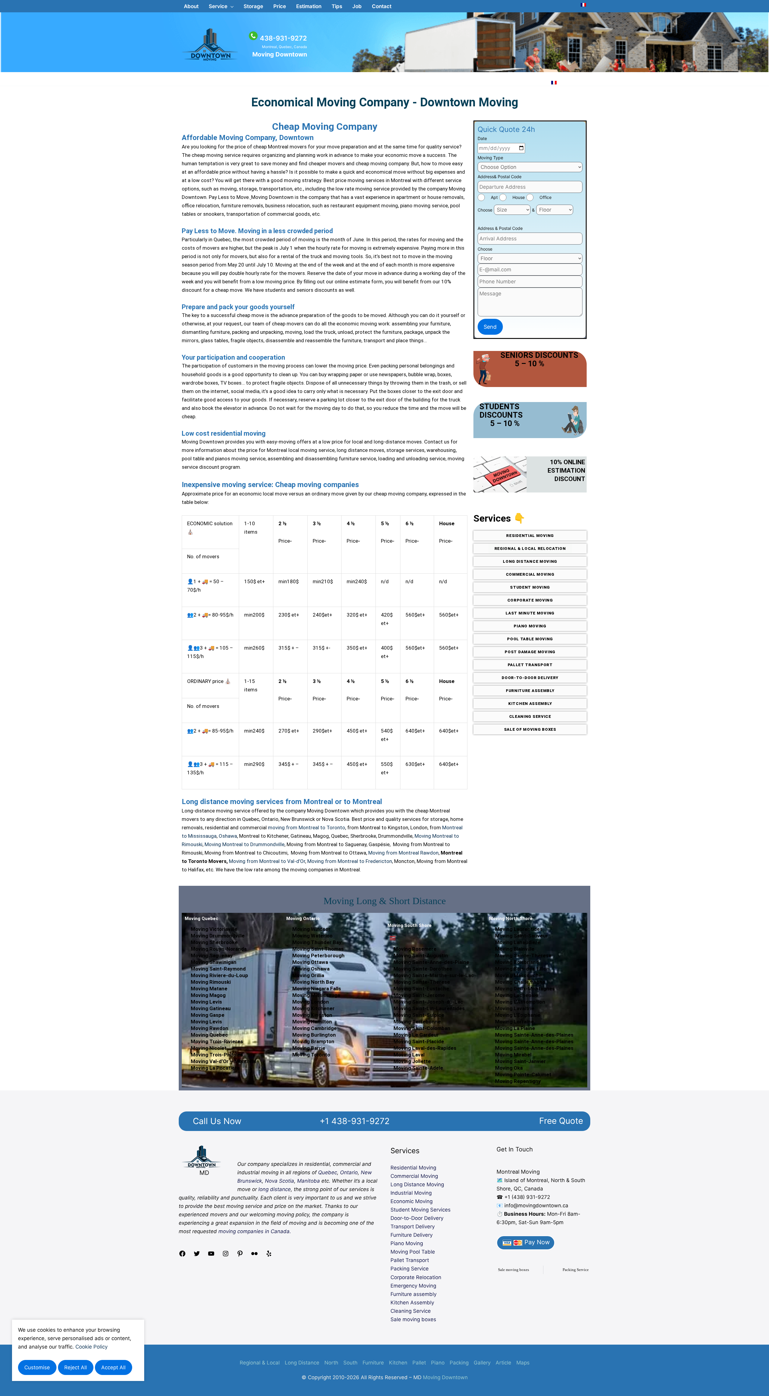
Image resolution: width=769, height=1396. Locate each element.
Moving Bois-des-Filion (522, 969)
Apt (494, 197)
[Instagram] (225, 1255)
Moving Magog (208, 995)
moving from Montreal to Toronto (306, 827)
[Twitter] (196, 1255)
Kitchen (398, 1363)
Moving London (310, 1002)
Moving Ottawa (310, 962)
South (350, 1363)
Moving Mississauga (316, 995)
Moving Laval (409, 1055)
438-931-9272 (283, 38)
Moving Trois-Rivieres (217, 1041)
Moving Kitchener (313, 1008)
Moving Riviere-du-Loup (219, 975)
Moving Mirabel (513, 1055)
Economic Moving (412, 1201)
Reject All (75, 1367)
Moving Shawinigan (213, 962)
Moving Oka (509, 1068)
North (331, 1363)
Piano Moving (407, 1243)
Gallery (482, 1363)
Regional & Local (260, 1363)
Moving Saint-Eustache (421, 989)
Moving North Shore (511, 918)
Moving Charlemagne (520, 982)
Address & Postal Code (500, 228)
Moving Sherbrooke (214, 942)
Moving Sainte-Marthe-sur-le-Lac (434, 975)
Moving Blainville (514, 949)
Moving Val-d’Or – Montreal (223, 1061)
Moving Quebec (201, 918)
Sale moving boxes (413, 1319)
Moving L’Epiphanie (517, 1015)
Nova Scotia (279, 1181)
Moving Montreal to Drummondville (244, 844)
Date (482, 138)
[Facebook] (182, 1255)
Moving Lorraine (514, 1022)
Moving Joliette (412, 1061)
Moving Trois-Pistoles (217, 1055)
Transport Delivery (413, 1227)
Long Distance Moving (417, 1184)
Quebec (327, 1172)
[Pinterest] (240, 1255)
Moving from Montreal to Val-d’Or (267, 861)
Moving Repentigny (518, 1081)
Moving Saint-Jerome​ (419, 995)
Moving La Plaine (515, 1028)
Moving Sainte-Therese (422, 982)
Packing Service (410, 1269)
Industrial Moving (411, 1193)
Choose (485, 209)
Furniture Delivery (412, 1235)
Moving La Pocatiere (215, 1068)
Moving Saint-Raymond (218, 969)
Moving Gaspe (207, 1015)
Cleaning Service (411, 1311)
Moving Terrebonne (417, 1022)
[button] (221, 6)
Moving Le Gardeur (416, 1035)
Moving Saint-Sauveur (521, 936)
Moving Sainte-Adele (418, 1068)
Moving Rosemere (415, 949)
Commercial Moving (414, 1176)
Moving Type (490, 157)
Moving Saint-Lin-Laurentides (429, 1008)
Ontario (349, 1172)
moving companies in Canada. (254, 1231)
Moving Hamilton (312, 1022)
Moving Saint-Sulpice (419, 1015)
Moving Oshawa (311, 969)
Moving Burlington (314, 1035)
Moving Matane (209, 989)
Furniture (373, 1363)
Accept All (113, 1367)
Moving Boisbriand (517, 962)
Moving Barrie (308, 1048)
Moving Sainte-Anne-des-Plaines (534, 1035)
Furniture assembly (413, 1294)
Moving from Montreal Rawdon (403, 853)
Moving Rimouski (211, 982)
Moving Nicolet (208, 1048)
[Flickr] (254, 1255)
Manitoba (308, 1181)
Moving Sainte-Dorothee (423, 969)
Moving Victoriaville (214, 929)
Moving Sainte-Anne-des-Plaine (431, 962)
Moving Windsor (311, 929)
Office (546, 197)
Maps (523, 1363)
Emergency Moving (413, 1286)
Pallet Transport (410, 1260)
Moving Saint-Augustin (421, 956)
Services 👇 (499, 518)
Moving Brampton (313, 1041)
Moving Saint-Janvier (520, 1061)
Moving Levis (206, 1002)
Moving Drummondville (218, 936)
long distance (274, 1189)
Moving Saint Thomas (318, 949)
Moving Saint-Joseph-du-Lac (428, 1002)
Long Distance (302, 1363)
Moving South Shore (410, 925)
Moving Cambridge (314, 1028)
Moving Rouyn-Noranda (219, 949)
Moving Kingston (312, 1015)
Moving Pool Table (413, 1252)
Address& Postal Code (499, 176)
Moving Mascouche (518, 975)
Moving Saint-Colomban (422, 1028)
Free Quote (561, 1121)
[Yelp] (268, 1255)
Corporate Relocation (416, 1277)
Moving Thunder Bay (317, 942)
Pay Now (536, 1242)
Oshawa (228, 836)
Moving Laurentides (519, 929)
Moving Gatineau (211, 1008)
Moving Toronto (311, 1055)
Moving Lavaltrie (514, 1008)
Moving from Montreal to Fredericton (349, 861)
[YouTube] (211, 1255)
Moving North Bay (313, 982)
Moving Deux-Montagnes (525, 989)
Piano (438, 1363)
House (518, 197)
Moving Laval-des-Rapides (425, 1048)
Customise (37, 1367)
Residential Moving (413, 1168)
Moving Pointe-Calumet (523, 1074)
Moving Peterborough (318, 956)
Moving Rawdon (209, 1028)
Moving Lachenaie (516, 995)
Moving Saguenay (212, 956)
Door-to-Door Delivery (417, 1218)
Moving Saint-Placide (419, 1041)
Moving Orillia (308, 975)
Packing (459, 1363)
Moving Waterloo (312, 936)
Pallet (419, 1363)
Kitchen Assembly (412, 1303)
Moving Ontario (303, 918)
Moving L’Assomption (520, 1002)
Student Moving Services (421, 1210)
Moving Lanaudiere (517, 942)
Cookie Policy (91, 1347)
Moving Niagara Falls (316, 989)
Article (503, 1363)
